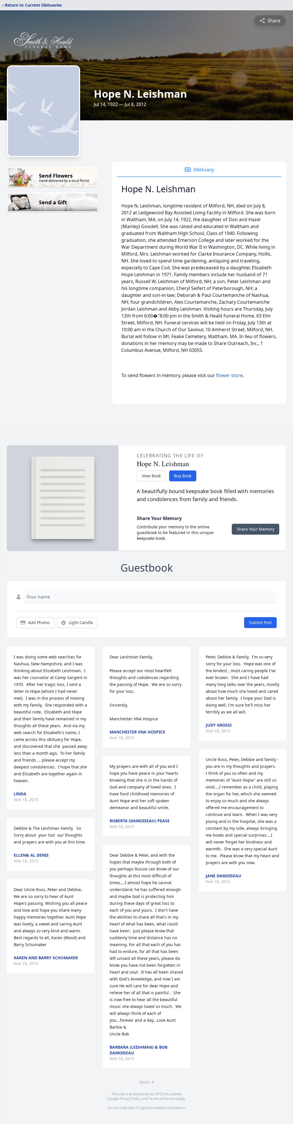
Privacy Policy (130, 1098)
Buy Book (182, 475)
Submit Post (260, 622)
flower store (229, 375)
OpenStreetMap (152, 1107)
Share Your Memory (255, 529)
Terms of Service (162, 1098)
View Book (151, 475)
